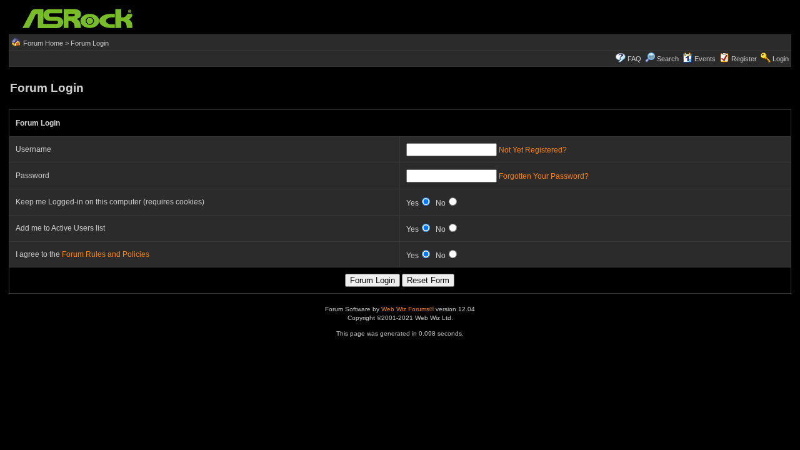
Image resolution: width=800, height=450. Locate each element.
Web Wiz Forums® (407, 309)
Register (744, 58)
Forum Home (43, 43)
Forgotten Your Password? (544, 176)
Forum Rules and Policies (105, 254)
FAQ (634, 58)
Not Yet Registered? (533, 150)
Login (780, 58)
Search (668, 58)
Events (705, 58)
